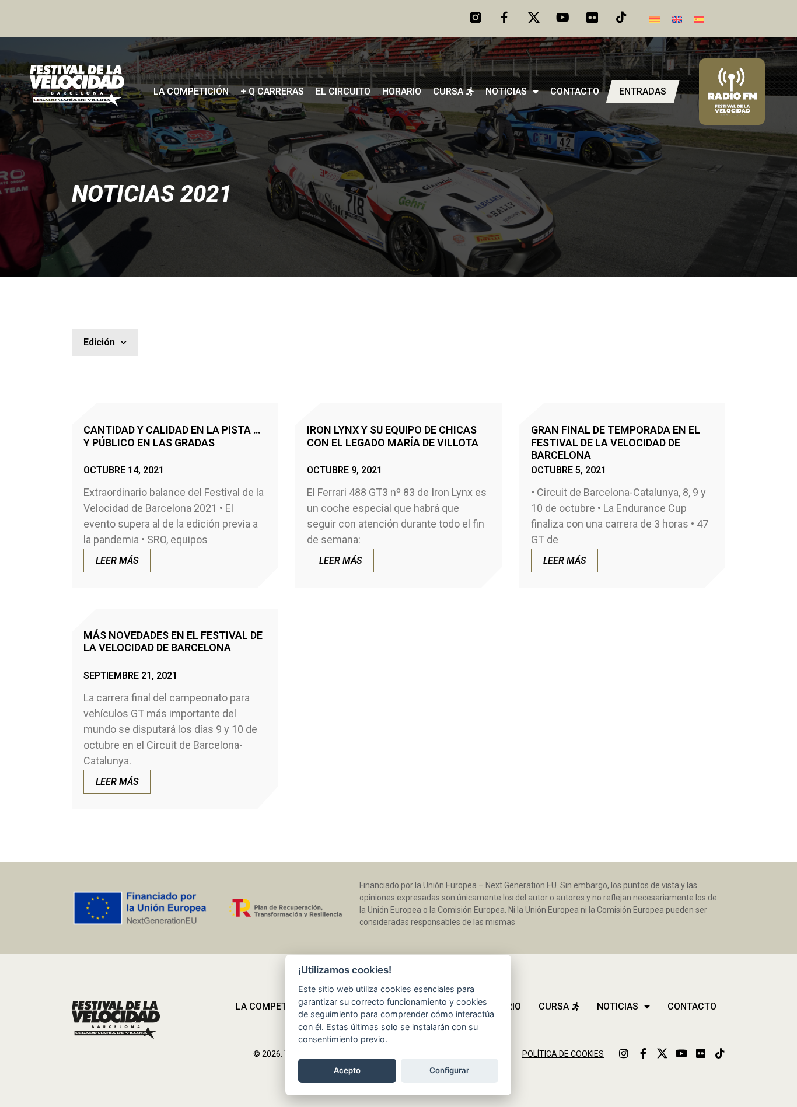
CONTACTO (574, 91)
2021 (206, 194)
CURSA (448, 91)
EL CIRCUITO (343, 91)
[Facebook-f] (505, 17)
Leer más (117, 560)
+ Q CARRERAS (272, 91)
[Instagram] (623, 1053)
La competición (191, 91)
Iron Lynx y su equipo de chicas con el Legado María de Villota (392, 436)
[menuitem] (655, 18)
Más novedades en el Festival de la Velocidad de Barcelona (173, 641)
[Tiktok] (621, 17)
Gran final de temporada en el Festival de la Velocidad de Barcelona (615, 442)
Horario (401, 91)
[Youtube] (563, 17)
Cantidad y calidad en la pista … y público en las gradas (171, 436)
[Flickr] (700, 1053)
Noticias (506, 91)
